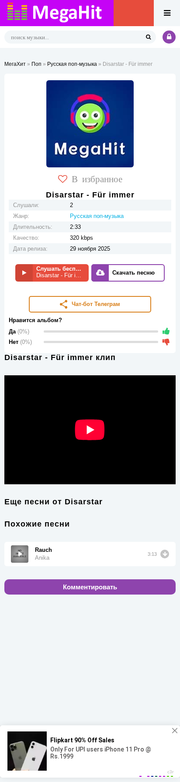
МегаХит (15, 64)
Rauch (43, 550)
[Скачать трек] (164, 554)
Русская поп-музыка (72, 64)
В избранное (97, 178)
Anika (42, 557)
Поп (36, 64)
